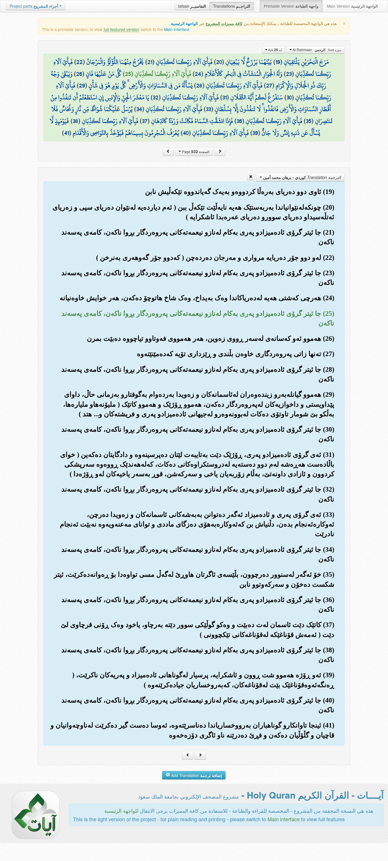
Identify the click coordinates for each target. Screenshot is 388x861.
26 (79, 74)
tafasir (192, 6)
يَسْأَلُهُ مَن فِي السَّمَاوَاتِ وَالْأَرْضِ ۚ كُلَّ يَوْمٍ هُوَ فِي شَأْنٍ (141, 85)
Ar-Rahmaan (316, 49)
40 (186, 133)
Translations (231, 6)
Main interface (176, 29)
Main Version (352, 6)
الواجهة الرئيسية (184, 23)
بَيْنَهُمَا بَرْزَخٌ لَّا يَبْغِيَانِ (249, 62)
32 (155, 97)
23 (289, 74)
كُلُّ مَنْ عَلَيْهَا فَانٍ (103, 74)
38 (75, 121)
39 (255, 133)
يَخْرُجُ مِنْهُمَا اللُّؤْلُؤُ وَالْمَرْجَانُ (115, 62)
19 (278, 62)
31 (224, 97)
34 (139, 109)
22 (79, 62)
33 (208, 109)
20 (219, 62)
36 (239, 121)
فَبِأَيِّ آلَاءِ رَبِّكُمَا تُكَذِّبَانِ (184, 62)
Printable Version (291, 6)
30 (289, 97)
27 (269, 85)
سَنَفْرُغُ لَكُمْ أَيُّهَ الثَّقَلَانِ (256, 97)
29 (82, 85)
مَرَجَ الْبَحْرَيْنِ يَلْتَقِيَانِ (306, 62)
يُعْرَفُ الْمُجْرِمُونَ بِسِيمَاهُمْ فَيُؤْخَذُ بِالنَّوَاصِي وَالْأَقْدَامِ (126, 133)
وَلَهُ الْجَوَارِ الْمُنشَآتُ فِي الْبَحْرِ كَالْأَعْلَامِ (243, 74)
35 (308, 121)
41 (66, 133)
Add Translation (196, 775)
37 (144, 121)
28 (199, 85)
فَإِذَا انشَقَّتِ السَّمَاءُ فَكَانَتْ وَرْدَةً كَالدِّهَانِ (192, 121)
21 (149, 62)
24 (198, 74)
